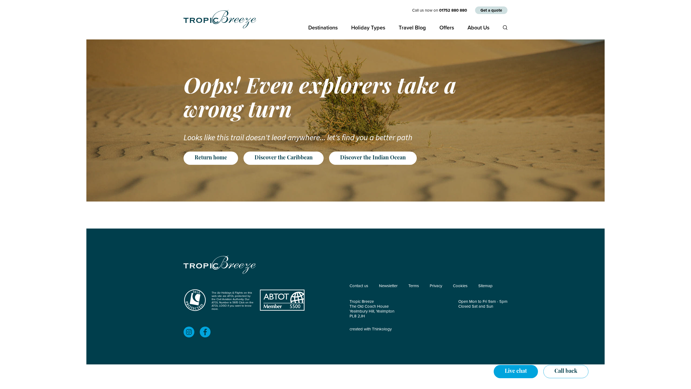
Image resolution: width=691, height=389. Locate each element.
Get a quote (491, 10)
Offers (446, 27)
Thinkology (382, 329)
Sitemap (485, 285)
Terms (413, 285)
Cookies (460, 285)
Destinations (323, 27)
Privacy (436, 285)
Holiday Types (368, 27)
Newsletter (388, 285)
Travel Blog (412, 27)
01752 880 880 (453, 10)
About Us (478, 27)
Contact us (359, 285)
